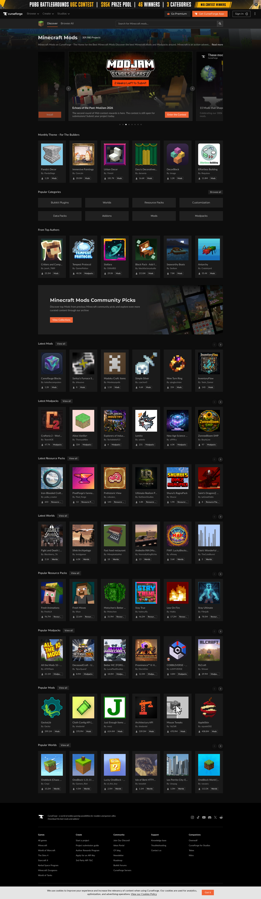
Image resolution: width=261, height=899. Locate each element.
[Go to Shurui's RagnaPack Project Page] (178, 485)
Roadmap (117, 860)
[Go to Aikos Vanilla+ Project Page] (83, 428)
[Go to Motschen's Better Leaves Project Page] (115, 600)
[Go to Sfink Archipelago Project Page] (83, 543)
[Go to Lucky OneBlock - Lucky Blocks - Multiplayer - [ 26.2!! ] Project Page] (115, 772)
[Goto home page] (13, 13)
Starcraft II (43, 860)
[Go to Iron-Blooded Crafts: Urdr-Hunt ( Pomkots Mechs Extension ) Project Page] (52, 485)
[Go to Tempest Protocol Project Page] (83, 257)
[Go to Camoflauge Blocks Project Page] (52, 371)
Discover (52, 23)
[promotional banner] (130, 4)
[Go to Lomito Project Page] (146, 428)
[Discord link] (209, 817)
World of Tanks (45, 875)
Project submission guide (87, 846)
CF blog (117, 850)
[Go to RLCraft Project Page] (209, 657)
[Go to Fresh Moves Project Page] (83, 600)
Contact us (156, 850)
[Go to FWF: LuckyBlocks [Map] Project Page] (178, 543)
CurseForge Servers (122, 870)
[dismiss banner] (256, 4)
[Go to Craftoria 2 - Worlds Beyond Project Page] (52, 428)
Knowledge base (158, 841)
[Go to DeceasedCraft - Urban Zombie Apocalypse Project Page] (83, 657)
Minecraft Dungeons (47, 870)
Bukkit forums (120, 865)
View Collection (168, 114)
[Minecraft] (41, 24)
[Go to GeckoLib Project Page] (52, 715)
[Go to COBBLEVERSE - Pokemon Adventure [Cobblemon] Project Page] (178, 657)
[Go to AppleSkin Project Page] (209, 715)
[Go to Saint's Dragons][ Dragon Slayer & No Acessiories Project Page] (209, 485)
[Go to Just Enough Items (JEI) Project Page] (115, 715)
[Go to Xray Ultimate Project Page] (209, 600)
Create (47, 13)
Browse (31, 13)
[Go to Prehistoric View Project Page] (115, 485)
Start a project (82, 841)
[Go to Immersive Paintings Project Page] (83, 162)
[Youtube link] (204, 817)
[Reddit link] (221, 817)
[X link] (215, 817)
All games (42, 841)
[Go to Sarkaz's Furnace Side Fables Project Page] (83, 371)
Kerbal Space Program (48, 865)
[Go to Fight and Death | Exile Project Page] (52, 543)
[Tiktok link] (198, 817)
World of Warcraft (46, 850)
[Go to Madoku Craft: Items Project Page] (115, 371)
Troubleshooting (158, 846)
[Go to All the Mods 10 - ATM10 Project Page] (52, 657)
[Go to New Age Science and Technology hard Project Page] (178, 428)
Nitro (191, 855)
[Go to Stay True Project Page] (146, 600)
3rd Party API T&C (84, 860)
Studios (62, 13)
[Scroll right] (220, 344)
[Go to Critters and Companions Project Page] (52, 257)
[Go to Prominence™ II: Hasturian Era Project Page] (146, 657)
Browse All (67, 23)
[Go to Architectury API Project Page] (146, 715)
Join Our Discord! (121, 841)
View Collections (61, 320)
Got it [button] (208, 892)
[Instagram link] (192, 817)
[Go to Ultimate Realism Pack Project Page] (146, 485)
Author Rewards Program (87, 850)
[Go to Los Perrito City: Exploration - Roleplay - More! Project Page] (178, 772)
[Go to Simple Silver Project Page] (146, 371)
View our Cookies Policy (144, 894)
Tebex (191, 850)
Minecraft (42, 846)
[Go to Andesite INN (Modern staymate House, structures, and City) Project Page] (146, 543)
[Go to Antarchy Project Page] (209, 257)
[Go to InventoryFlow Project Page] (209, 371)
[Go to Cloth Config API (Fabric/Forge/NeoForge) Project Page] (83, 715)
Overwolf (193, 841)
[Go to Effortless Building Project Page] (209, 162)
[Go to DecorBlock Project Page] (178, 162)
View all (61, 343)
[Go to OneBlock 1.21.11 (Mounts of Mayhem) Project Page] (83, 772)
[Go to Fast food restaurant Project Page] (115, 543)
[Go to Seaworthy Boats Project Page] (178, 257)
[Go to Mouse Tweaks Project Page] (178, 715)
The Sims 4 (43, 855)
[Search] (220, 24)
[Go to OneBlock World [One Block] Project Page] (209, 772)
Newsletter (118, 855)
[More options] (255, 14)
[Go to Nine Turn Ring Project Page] (178, 371)
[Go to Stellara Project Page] (115, 257)
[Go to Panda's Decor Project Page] (52, 162)
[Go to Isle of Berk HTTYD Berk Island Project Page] (146, 772)
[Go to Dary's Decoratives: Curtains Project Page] (146, 162)
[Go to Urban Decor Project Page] (115, 162)
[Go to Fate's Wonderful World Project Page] (209, 543)
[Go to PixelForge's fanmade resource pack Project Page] (83, 485)
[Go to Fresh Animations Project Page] (52, 600)
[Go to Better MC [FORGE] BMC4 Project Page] (115, 657)
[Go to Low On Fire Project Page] (178, 600)
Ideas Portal (118, 846)
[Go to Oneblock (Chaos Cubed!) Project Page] (52, 772)
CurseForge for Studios (199, 846)
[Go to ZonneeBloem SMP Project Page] (209, 428)
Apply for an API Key (85, 855)
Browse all (215, 192)
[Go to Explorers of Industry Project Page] (115, 428)
